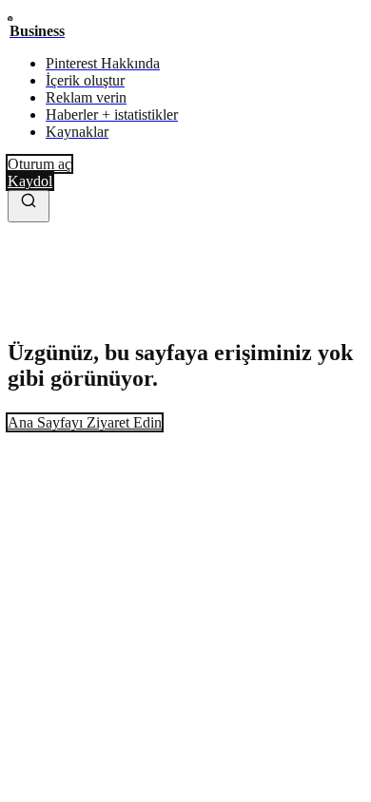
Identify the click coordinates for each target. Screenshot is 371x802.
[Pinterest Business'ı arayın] (28, 206)
